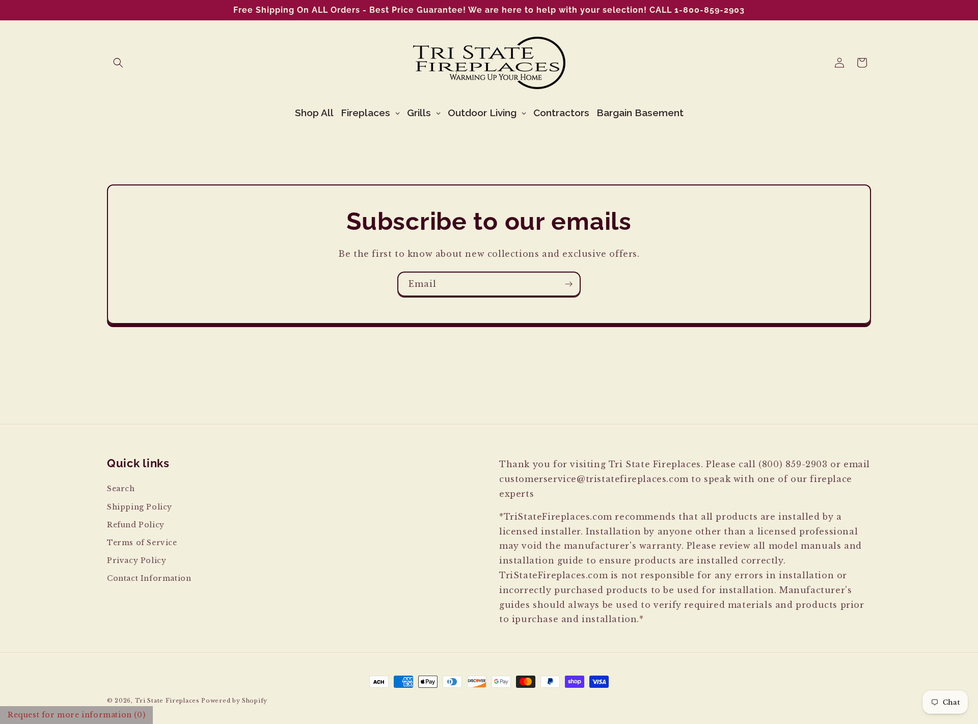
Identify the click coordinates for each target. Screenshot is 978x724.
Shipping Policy (139, 506)
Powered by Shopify (234, 700)
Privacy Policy (136, 560)
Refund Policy (136, 524)
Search (121, 488)
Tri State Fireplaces (167, 700)
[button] (118, 62)
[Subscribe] (568, 284)
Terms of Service (142, 542)
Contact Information (149, 578)
